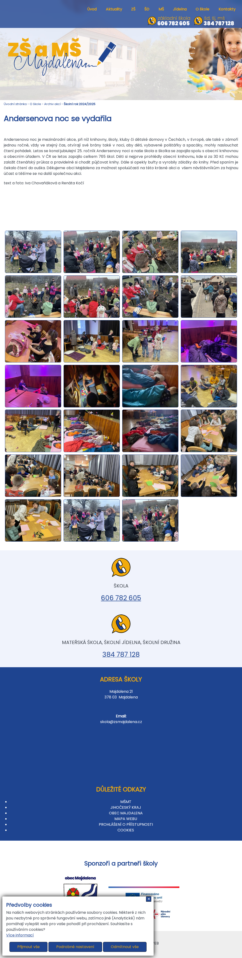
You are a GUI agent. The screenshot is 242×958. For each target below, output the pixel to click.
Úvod (92, 9)
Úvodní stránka (15, 104)
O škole (202, 9)
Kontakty (227, 9)
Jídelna (180, 9)
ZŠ (133, 9)
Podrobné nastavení (75, 946)
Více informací (20, 935)
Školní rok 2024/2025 (79, 104)
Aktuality (114, 9)
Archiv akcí (52, 104)
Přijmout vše (28, 946)
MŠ (161, 9)
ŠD (146, 9)
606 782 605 (121, 598)
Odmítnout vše (125, 946)
